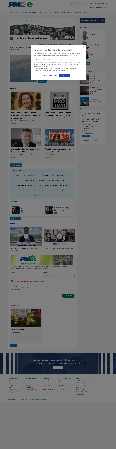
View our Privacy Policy (60, 71)
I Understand (64, 75)
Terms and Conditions (46, 64)
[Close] (84, 47)
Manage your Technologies (50, 75)
